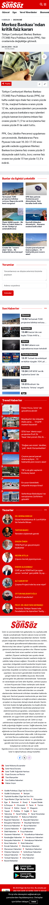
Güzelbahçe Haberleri (33, 834)
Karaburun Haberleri (34, 837)
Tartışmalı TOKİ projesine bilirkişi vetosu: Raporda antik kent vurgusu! (33, 321)
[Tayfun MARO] (7, 532)
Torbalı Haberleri (29, 354)
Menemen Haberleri (12, 849)
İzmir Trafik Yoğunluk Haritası (17, 772)
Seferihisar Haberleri (32, 852)
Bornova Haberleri (12, 826)
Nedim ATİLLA (21, 556)
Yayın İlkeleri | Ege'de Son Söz (17, 799)
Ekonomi (17, 20)
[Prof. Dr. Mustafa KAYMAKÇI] (7, 608)
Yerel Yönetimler (28, 12)
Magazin (34, 808)
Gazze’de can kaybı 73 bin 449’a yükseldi (31, 334)
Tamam (33, 902)
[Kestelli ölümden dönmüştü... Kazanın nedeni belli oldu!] (36, 214)
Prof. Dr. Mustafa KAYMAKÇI (29, 605)
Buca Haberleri (30, 826)
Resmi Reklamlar (11, 861)
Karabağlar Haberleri (13, 837)
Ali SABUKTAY (21, 581)
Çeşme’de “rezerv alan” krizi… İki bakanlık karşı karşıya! (12, 250)
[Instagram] (29, 758)
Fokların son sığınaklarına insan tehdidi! (34, 347)
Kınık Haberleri (27, 843)
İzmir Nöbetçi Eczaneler (15, 766)
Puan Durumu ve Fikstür (15, 774)
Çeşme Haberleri (11, 829)
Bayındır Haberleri (11, 820)
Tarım (31, 805)
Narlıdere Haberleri (33, 849)
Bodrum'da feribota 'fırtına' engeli (32, 386)
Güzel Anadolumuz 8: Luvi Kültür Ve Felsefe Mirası (30, 521)
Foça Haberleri (27, 832)
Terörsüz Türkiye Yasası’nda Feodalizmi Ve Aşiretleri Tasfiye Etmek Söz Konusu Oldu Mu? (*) (30, 610)
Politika (25, 367)
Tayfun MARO (21, 530)
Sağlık (26, 811)
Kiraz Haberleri (10, 843)
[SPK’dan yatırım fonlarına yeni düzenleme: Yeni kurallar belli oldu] (36, 189)
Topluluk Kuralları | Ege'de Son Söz (18, 796)
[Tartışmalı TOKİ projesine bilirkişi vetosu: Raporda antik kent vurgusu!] (12, 189)
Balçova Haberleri (29, 817)
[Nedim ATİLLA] (7, 557)
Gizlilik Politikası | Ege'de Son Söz (18, 791)
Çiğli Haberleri (29, 829)
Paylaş (7, 84)
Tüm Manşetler (11, 777)
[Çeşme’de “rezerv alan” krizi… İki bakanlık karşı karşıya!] (12, 240)
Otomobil (21, 805)
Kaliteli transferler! (24, 597)
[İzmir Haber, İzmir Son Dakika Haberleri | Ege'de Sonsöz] (13, 5)
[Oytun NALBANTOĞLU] (7, 595)
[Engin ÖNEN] (7, 545)
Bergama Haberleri (12, 823)
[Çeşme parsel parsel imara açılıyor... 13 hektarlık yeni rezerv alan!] (36, 240)
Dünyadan (26, 328)
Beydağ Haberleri (31, 823)
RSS (7, 891)
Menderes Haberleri (30, 846)
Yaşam (7, 811)
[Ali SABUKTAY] (7, 583)
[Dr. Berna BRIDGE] (7, 519)
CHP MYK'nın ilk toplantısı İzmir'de (32, 373)
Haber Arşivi (10, 783)
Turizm (40, 805)
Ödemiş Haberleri (11, 852)
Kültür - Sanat (20, 808)
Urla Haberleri (28, 858)
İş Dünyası (8, 805)
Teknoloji (8, 814)
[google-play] (24, 876)
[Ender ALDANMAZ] (7, 570)
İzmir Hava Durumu (13, 769)
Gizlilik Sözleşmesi (12, 794)
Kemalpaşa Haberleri (33, 840)
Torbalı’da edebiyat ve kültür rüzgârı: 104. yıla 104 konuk (34, 360)
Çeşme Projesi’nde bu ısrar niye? (30, 585)
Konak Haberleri (11, 846)
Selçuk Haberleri (11, 855)
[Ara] (41, 4)
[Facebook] (20, 758)
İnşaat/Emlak (36, 802)
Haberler (6, 20)
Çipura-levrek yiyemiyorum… (29, 559)
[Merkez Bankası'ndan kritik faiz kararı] (24, 66)
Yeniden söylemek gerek (27, 534)
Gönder (8, 293)
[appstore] (24, 868)
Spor (35, 811)
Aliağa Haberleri (11, 817)
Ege (15, 12)
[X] (24, 758)
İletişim (27, 794)
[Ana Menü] (45, 4)
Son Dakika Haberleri (14, 780)
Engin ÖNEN (21, 542)
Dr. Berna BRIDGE (23, 516)
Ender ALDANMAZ (24, 567)
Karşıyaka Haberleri (12, 840)
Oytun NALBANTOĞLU (26, 594)
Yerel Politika (21, 814)
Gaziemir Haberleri (12, 834)
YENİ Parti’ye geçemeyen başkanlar (27, 546)
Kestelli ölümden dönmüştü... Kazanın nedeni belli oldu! (35, 224)
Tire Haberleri (28, 855)
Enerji (25, 802)
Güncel (5, 12)
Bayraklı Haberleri (31, 820)
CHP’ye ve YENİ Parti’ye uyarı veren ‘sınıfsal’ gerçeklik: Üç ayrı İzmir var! (30, 572)
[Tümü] (45, 308)
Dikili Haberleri (10, 832)
